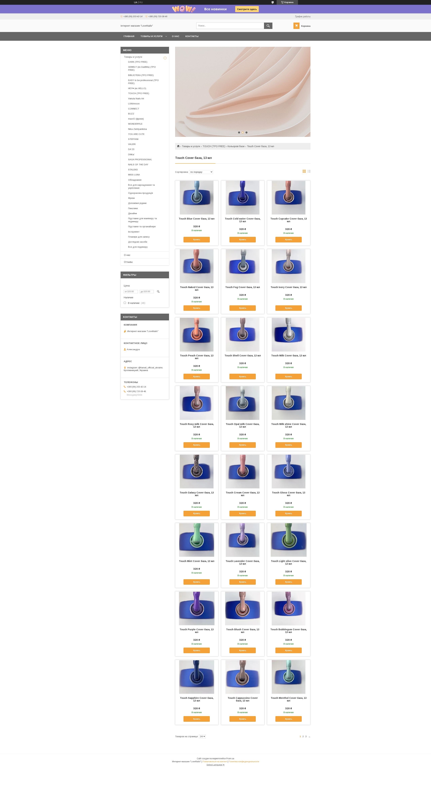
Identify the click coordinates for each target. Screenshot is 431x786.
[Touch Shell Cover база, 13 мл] (242, 334)
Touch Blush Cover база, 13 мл (242, 630)
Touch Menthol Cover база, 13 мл (289, 699)
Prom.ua (230, 758)
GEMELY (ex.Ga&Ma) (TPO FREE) (142, 68)
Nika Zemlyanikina (137, 129)
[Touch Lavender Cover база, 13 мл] (242, 540)
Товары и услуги (151, 36)
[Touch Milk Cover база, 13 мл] (288, 334)
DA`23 (131, 149)
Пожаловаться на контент (215, 761)
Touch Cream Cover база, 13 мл (243, 494)
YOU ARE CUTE (136, 134)
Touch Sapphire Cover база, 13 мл (196, 699)
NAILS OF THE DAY (138, 164)
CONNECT (133, 108)
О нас (175, 36)
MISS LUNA (134, 174)
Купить (196, 239)
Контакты (191, 36)
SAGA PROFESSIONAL (140, 159)
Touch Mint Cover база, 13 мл (196, 561)
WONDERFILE (135, 124)
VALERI (132, 144)
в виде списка (308, 172)
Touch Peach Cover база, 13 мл (196, 357)
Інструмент (133, 231)
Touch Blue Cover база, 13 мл (196, 218)
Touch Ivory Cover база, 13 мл (289, 287)
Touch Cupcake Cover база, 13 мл (288, 220)
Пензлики (133, 208)
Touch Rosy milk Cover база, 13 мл (197, 425)
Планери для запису (139, 237)
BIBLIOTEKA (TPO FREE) (141, 75)
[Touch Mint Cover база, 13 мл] (196, 540)
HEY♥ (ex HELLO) (137, 88)
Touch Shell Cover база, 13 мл (243, 355)
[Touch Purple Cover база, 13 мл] (196, 608)
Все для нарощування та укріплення (141, 186)
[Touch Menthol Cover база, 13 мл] (288, 677)
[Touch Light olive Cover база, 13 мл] (288, 540)
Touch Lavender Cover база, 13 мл (243, 562)
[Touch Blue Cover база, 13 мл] (196, 197)
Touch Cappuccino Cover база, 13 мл (243, 699)
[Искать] (268, 26)
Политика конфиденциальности (244, 761)
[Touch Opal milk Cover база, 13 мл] (242, 403)
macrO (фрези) (136, 119)
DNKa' (131, 154)
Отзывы (128, 262)
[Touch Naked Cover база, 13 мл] (196, 266)
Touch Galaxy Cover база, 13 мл (197, 494)
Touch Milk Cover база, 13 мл (288, 355)
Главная (129, 36)
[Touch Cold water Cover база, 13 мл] (242, 197)
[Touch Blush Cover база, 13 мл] (242, 608)
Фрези (131, 198)
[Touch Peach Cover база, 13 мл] (196, 334)
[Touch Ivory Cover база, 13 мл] (288, 266)
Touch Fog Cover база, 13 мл (242, 287)
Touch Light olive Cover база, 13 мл (288, 562)
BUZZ (131, 113)
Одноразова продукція (140, 193)
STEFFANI (133, 139)
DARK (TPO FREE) (137, 62)
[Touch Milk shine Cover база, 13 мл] (288, 403)
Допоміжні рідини (137, 203)
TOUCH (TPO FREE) (214, 146)
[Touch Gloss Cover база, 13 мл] (288, 471)
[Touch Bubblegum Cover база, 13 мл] (288, 608)
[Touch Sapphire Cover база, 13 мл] (196, 677)
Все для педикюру (138, 247)
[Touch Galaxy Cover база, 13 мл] (196, 471)
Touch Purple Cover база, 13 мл (197, 630)
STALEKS (133, 169)
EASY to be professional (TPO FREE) (143, 82)
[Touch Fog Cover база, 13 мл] (242, 266)
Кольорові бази (236, 146)
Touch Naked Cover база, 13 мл (196, 288)
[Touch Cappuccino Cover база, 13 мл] (242, 677)
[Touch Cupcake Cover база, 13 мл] (288, 197)
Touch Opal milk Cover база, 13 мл (242, 425)
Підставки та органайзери (142, 226)
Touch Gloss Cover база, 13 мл (288, 494)
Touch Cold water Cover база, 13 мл (242, 220)
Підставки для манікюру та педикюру (142, 220)
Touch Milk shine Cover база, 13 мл (288, 425)
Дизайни (132, 213)
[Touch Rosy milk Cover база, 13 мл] (196, 403)
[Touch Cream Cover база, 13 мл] (242, 471)
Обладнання (134, 180)
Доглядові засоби (137, 242)
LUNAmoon (134, 103)
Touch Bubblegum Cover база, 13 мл (288, 630)
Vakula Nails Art (136, 98)
